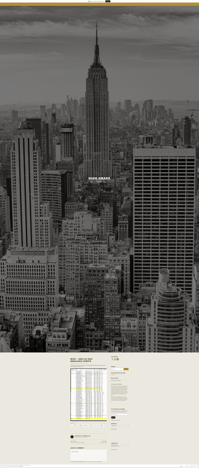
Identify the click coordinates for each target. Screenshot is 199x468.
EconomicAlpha (84, 363)
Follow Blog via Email (118, 409)
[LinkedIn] (117, 359)
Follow (113, 417)
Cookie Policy (21, 466)
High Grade (99, 178)
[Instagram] (115, 359)
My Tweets (113, 374)
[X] (112, 359)
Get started (108, 1)
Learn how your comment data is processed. (93, 461)
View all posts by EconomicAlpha (81, 437)
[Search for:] (120, 369)
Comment (103, 459)
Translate (118, 446)
